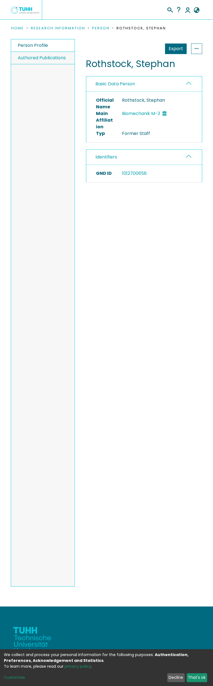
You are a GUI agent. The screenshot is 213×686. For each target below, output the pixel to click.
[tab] (144, 84)
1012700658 (134, 173)
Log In (188, 10)
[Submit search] (169, 9)
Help (178, 10)
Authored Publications (42, 58)
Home (17, 28)
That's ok (197, 677)
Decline (176, 677)
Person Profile (33, 45)
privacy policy (78, 666)
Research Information (58, 28)
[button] (196, 10)
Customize (14, 677)
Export (176, 48)
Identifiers (106, 157)
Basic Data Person (115, 84)
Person (101, 28)
